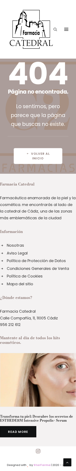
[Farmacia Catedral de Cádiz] (31, 29)
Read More (18, 431)
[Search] (53, 29)
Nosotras (15, 245)
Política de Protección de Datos (36, 260)
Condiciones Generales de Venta (38, 268)
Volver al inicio (41, 156)
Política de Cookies (25, 276)
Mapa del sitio (20, 284)
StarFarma (42, 465)
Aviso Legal (17, 253)
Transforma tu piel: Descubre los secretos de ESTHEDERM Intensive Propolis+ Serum (36, 418)
